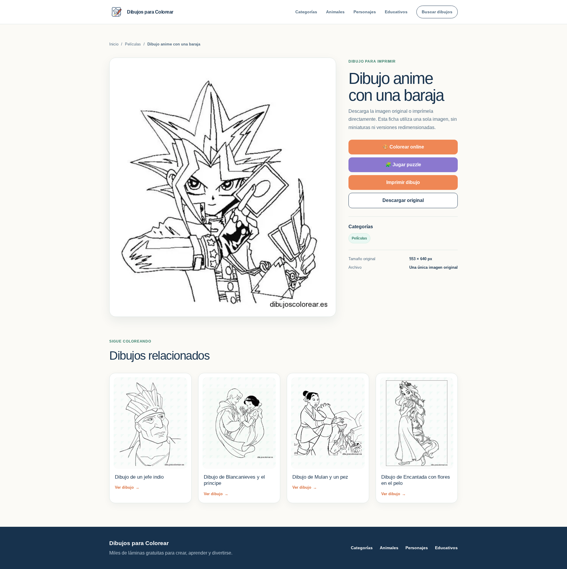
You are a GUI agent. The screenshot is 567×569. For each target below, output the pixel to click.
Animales (335, 11)
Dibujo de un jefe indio (139, 477)
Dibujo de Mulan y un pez (320, 477)
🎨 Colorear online (403, 146)
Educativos (396, 11)
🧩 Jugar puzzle (403, 164)
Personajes (364, 11)
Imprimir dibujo (403, 182)
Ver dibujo (127, 487)
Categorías (306, 11)
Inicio (113, 44)
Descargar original (403, 200)
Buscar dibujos (437, 11)
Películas (133, 44)
